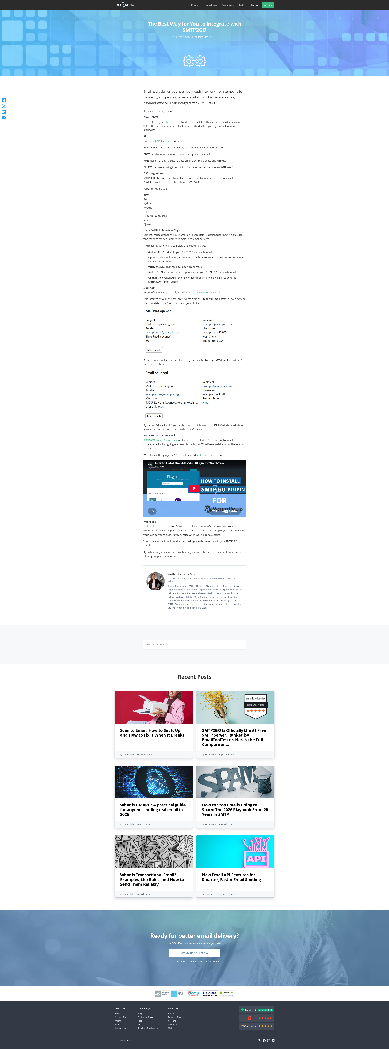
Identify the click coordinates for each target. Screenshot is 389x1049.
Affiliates (153, 1028)
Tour (210, 4)
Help (140, 1020)
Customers (228, 4)
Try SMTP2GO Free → (194, 953)
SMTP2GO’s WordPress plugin (160, 440)
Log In (254, 4)
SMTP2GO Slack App (209, 292)
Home (117, 1013)
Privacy (171, 1017)
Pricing (194, 4)
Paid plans (174, 961)
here (237, 178)
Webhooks (149, 526)
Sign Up (268, 4)
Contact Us (173, 1024)
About (171, 1013)
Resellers (142, 1028)
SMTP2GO (122, 5)
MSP (140, 1031)
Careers (172, 1020)
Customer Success (147, 1017)
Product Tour (121, 1017)
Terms (180, 1017)
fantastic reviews (206, 455)
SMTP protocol (173, 122)
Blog (133, 5)
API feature (163, 141)
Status (171, 1028)
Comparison (121, 1028)
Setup (140, 1024)
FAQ (241, 4)
